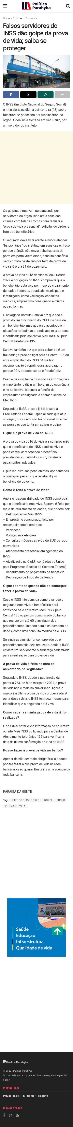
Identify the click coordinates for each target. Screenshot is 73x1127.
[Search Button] (68, 6)
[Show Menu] (5, 6)
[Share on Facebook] (11, 94)
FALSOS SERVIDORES (26, 800)
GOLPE (48, 800)
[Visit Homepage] (36, 6)
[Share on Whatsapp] (46, 94)
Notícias (17, 18)
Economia (31, 18)
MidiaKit (28, 1095)
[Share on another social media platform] (62, 94)
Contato (43, 1095)
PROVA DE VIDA (15, 806)
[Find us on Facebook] (4, 1115)
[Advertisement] (36, 167)
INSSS (61, 800)
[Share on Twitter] (28, 94)
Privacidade (11, 1095)
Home (6, 18)
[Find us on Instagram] (10, 1115)
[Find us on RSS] (17, 1115)
